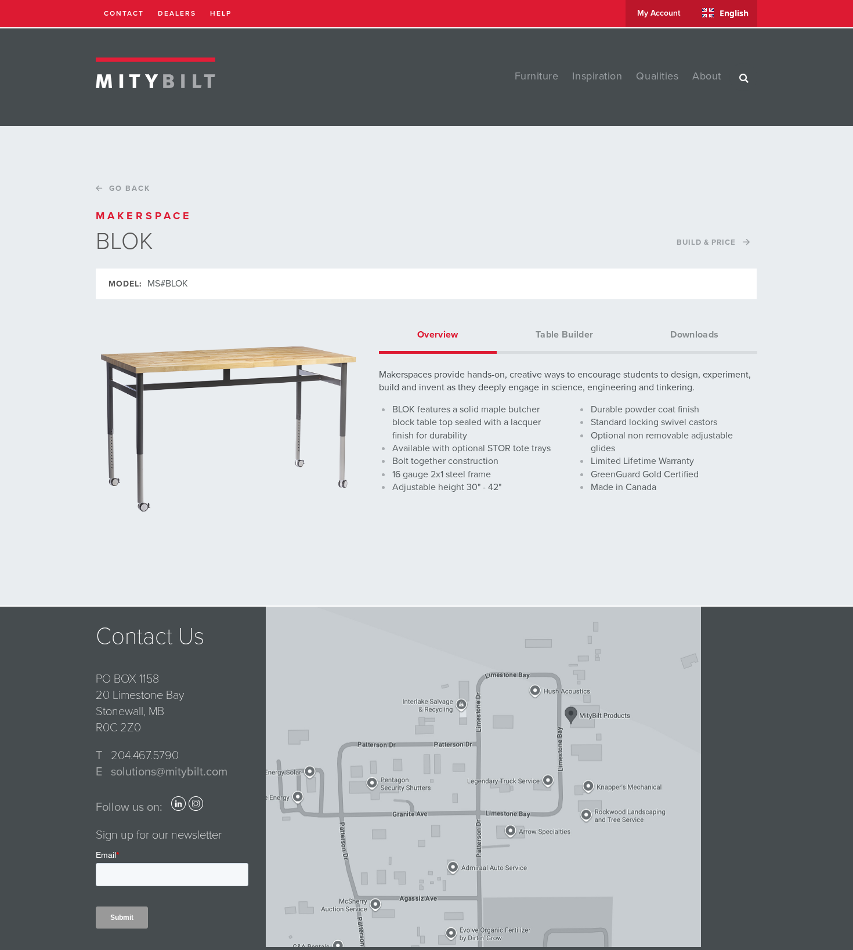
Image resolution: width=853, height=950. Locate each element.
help (221, 13)
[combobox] (725, 12)
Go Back (129, 188)
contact (124, 13)
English (734, 13)
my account (658, 13)
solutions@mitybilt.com (169, 772)
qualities (657, 76)
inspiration (597, 76)
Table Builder (564, 334)
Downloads (694, 334)
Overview (437, 334)
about (706, 76)
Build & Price (706, 242)
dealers (177, 13)
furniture (537, 76)
